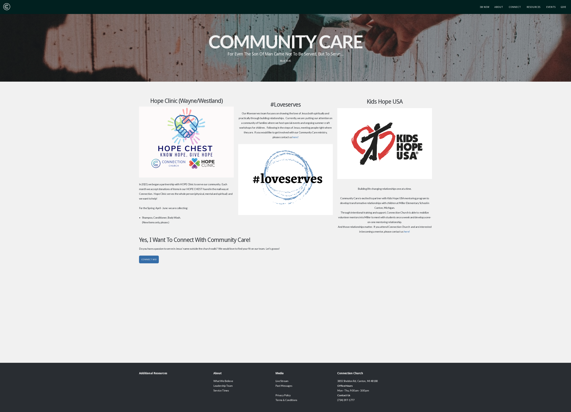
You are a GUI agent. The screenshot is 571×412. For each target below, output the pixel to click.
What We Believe (223, 381)
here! (295, 137)
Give (563, 7)
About (499, 7)
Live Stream (281, 381)
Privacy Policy (283, 395)
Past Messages (283, 385)
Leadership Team (222, 385)
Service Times (221, 390)
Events (551, 7)
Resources (534, 7)
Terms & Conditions (286, 400)
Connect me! (149, 259)
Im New (485, 7)
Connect (515, 7)
